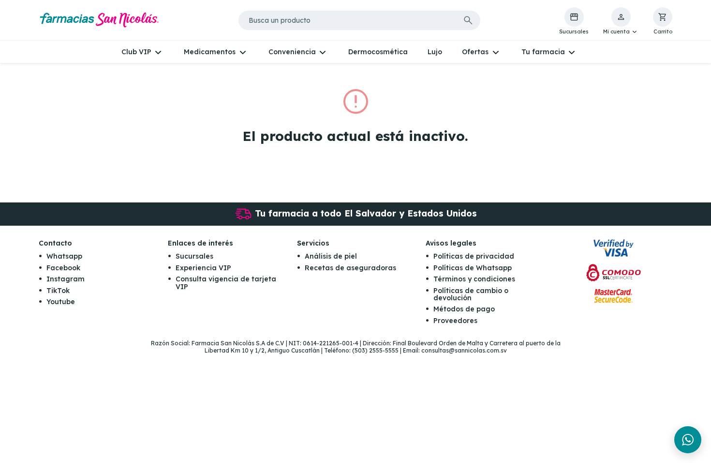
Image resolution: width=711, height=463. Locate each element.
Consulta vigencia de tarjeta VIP (226, 283)
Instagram (65, 279)
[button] (620, 21)
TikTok (58, 290)
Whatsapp (64, 256)
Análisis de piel (331, 256)
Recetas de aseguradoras (350, 267)
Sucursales (194, 256)
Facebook (63, 267)
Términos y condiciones (474, 279)
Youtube (60, 301)
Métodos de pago (464, 309)
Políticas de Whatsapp (472, 267)
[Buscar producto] (468, 20)
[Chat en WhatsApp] (687, 439)
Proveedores (455, 320)
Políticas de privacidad (473, 256)
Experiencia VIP (203, 267)
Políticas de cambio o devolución (470, 294)
